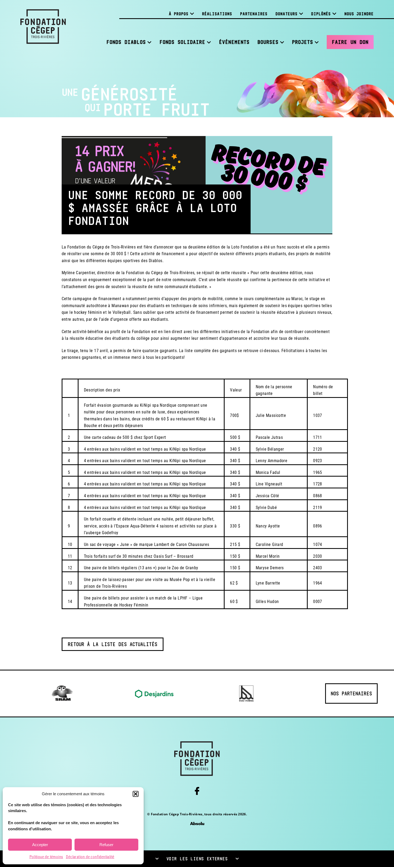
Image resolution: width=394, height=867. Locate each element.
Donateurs (287, 14)
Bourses (268, 42)
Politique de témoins (46, 856)
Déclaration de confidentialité (90, 856)
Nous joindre (359, 14)
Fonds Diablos (126, 42)
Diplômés (321, 14)
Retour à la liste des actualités (112, 644)
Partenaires (253, 14)
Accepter (40, 844)
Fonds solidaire (182, 42)
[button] (135, 794)
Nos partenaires (351, 693)
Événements (234, 42)
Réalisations (217, 14)
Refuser (106, 844)
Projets (302, 42)
